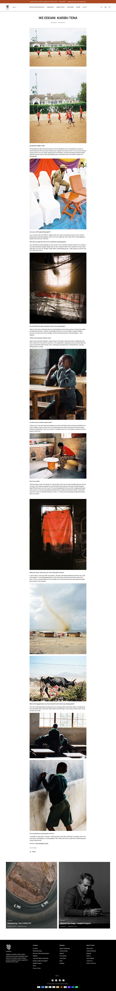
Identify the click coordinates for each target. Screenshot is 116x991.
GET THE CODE (58, 518)
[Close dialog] (73, 470)
